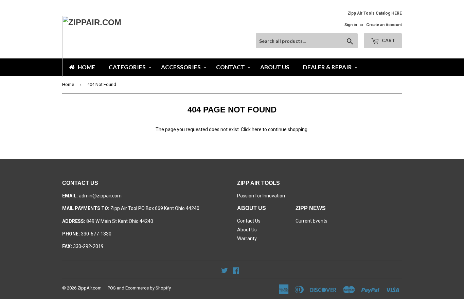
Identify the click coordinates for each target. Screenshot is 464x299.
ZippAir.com (89, 288)
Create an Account (384, 24)
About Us (247, 229)
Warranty (247, 238)
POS (112, 288)
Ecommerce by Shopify (148, 288)
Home (68, 84)
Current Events (311, 221)
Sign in (350, 24)
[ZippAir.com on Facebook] (235, 271)
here (257, 129)
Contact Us (249, 221)
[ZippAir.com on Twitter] (224, 271)
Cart (388, 40)
